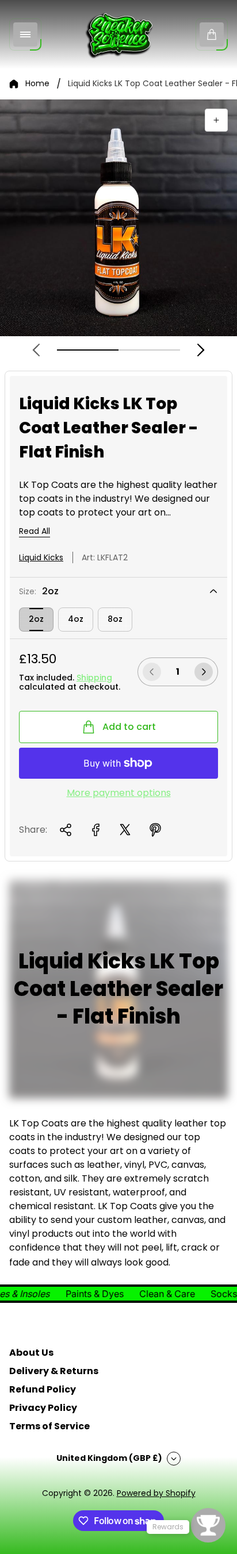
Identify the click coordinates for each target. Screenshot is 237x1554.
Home (37, 84)
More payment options (119, 793)
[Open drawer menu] (25, 34)
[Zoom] (216, 120)
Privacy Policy (43, 1407)
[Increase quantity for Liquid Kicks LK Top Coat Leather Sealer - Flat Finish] (203, 672)
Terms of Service (49, 1426)
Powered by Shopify (156, 1493)
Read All (34, 531)
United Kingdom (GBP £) (109, 1458)
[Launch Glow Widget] (208, 1525)
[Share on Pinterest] (155, 829)
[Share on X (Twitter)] (125, 829)
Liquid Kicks (41, 557)
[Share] (65, 829)
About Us (31, 1352)
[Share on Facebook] (95, 829)
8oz (115, 619)
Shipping (94, 677)
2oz (36, 619)
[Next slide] (201, 350)
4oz (75, 619)
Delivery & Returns (53, 1371)
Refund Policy (42, 1389)
